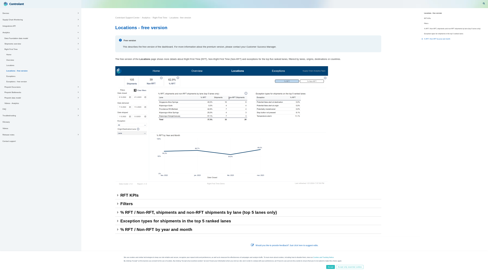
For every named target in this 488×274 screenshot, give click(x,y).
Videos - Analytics (11, 103)
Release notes (8, 135)
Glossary (6, 122)
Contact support (9, 141)
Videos (5, 128)
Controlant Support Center (127, 17)
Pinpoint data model (12, 98)
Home (8, 55)
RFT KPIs (427, 18)
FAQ (4, 109)
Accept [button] (330, 267)
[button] (484, 3)
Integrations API (9, 26)
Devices (6, 13)
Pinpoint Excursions (12, 87)
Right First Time (11, 49)
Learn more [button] (128, 263)
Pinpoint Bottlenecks (12, 92)
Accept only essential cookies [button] (350, 267)
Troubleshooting (9, 116)
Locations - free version (17, 71)
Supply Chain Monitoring (13, 20)
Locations (10, 65)
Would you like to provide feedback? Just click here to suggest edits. (287, 245)
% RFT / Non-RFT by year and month (437, 39)
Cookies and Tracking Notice (323, 257)
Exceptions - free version (16, 82)
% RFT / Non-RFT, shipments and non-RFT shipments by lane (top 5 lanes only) (452, 29)
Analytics (6, 32)
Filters (426, 23)
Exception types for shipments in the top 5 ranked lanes (443, 34)
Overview (10, 60)
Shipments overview (12, 44)
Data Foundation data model (16, 38)
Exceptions (10, 76)
